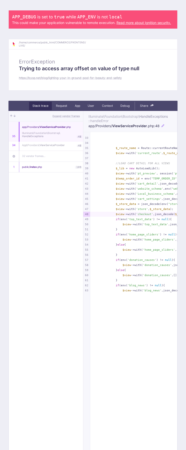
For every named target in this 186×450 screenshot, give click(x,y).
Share (144, 106)
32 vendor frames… (34, 156)
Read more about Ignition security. (143, 23)
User (91, 106)
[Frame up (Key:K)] (11, 116)
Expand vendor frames (66, 116)
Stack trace (40, 106)
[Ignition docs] (15, 44)
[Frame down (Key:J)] (14, 116)
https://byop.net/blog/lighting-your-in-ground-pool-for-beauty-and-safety (70, 78)
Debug (125, 106)
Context (107, 106)
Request (61, 106)
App (77, 106)
